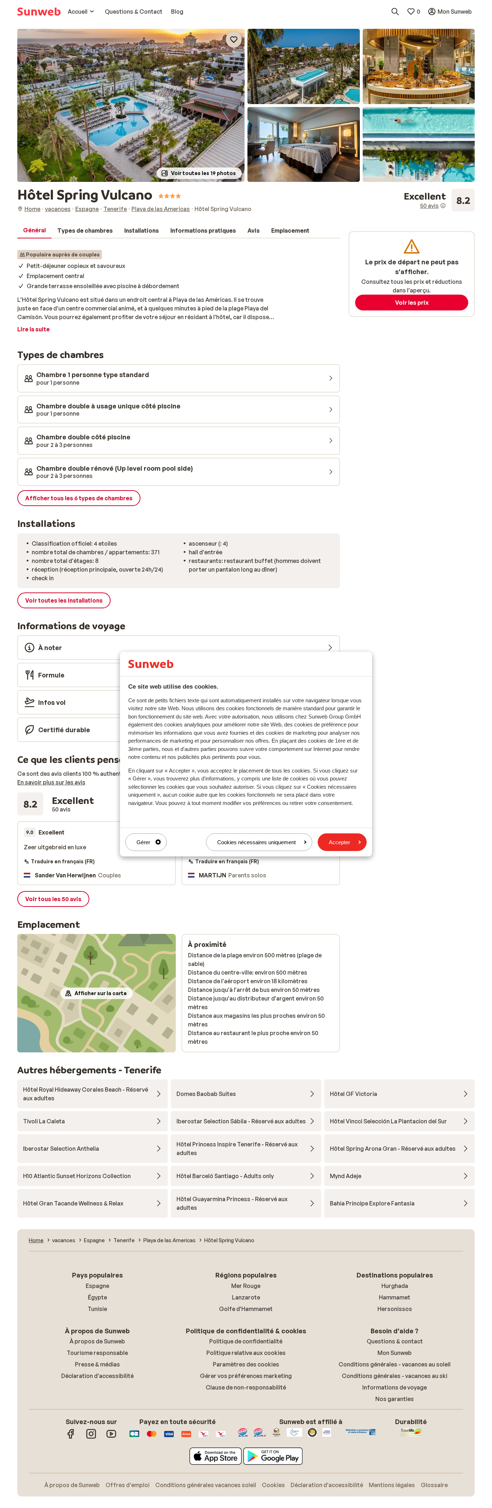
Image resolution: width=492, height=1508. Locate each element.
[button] (131, 105)
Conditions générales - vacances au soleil (395, 1364)
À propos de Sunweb (97, 1341)
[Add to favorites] (234, 40)
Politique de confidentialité (245, 1341)
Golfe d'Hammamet (246, 1308)
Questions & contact (395, 1341)
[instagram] (91, 1437)
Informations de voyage (394, 1387)
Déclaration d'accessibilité (97, 1375)
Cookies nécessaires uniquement (256, 842)
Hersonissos (394, 1308)
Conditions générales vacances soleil (205, 1485)
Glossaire (434, 1485)
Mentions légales (392, 1485)
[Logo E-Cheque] (221, 1437)
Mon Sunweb (394, 1352)
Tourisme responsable (97, 1352)
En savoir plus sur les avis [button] (51, 782)
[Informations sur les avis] (443, 205)
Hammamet (394, 1297)
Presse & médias (97, 1364)
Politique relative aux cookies (246, 1352)
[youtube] (111, 1437)
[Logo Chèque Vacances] (203, 1437)
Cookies (273, 1485)
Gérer (143, 842)
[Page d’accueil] (39, 11)
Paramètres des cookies (246, 1364)
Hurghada (394, 1285)
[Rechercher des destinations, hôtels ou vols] (395, 11)
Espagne (97, 1285)
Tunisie (97, 1308)
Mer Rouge (245, 1285)
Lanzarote (246, 1297)
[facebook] (71, 1437)
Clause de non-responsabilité (246, 1387)
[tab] (34, 230)
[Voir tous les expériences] (439, 200)
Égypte (97, 1297)
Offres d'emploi (127, 1485)
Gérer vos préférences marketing (246, 1375)
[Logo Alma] (186, 1437)
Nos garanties (394, 1398)
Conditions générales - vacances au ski (394, 1375)
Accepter (339, 842)
